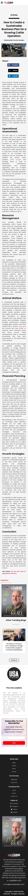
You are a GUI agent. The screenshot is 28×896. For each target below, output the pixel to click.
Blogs (14, 763)
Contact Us (14, 796)
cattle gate (22, 326)
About (14, 793)
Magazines (14, 779)
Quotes (14, 766)
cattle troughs (15, 160)
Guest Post (14, 782)
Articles (14, 772)
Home (14, 790)
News (14, 769)
